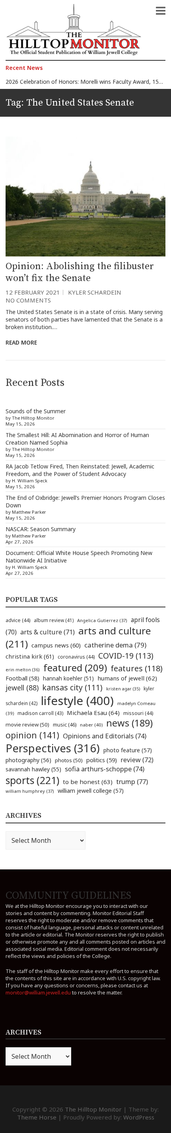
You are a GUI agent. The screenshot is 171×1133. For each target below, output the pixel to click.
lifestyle (77, 701)
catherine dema (115, 644)
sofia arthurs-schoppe (104, 768)
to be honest (88, 782)
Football (22, 678)
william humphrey (30, 791)
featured (75, 667)
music (64, 724)
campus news (56, 645)
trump (132, 781)
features (137, 668)
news (129, 723)
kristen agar (123, 689)
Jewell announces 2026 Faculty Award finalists (65, 88)
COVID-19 (126, 655)
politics (101, 760)
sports (32, 780)
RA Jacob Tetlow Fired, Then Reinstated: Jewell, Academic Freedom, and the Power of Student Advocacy (80, 470)
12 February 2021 (33, 292)
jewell (22, 687)
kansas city (72, 687)
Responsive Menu (160, 11)
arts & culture (47, 632)
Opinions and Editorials (104, 735)
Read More (21, 342)
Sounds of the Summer (36, 411)
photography (28, 760)
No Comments (28, 300)
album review (54, 620)
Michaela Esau (93, 713)
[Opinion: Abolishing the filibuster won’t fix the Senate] (85, 196)
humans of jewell (127, 678)
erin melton (23, 669)
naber (91, 725)
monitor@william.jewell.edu (38, 992)
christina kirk (30, 656)
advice (18, 620)
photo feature (127, 750)
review (137, 759)
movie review (27, 724)
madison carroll (40, 713)
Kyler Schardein (94, 292)
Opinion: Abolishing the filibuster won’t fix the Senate (80, 272)
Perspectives (53, 748)
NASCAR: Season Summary (41, 529)
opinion (32, 735)
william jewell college (91, 790)
